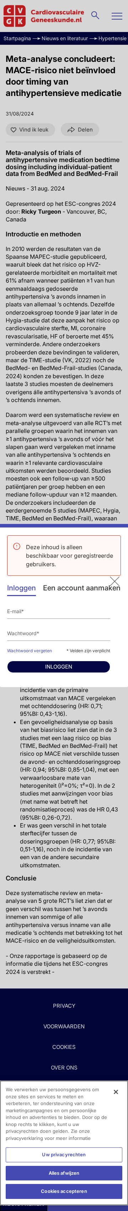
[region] (64, 1143)
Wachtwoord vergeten (29, 650)
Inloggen (21, 588)
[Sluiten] (116, 1092)
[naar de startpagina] (114, 581)
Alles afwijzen (64, 1173)
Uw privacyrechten (64, 1154)
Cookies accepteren (64, 1191)
